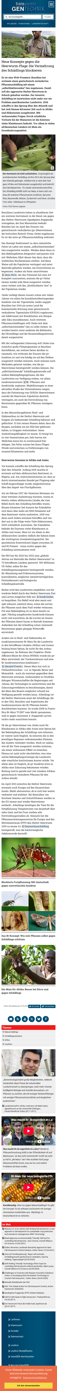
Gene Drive (10, 274)
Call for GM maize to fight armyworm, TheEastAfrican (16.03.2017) (27, 1298)
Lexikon (15, 1345)
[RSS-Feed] (18, 1019)
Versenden (50, 1006)
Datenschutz (17, 1336)
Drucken (36, 1006)
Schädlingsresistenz (13, 1036)
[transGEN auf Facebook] (46, 1019)
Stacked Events (13, 666)
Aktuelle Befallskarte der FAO (17, 1282)
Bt (27, 382)
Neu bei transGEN (20, 1365)
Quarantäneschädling (37, 826)
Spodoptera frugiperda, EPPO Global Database (24, 1293)
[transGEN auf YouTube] (25, 1019)
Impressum (16, 1325)
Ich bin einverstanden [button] (28, 1385)
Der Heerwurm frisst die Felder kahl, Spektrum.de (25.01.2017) (26, 1305)
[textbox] (22, 17)
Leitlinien (15, 1319)
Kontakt (15, 1331)
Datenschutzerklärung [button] (35, 1377)
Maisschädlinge (11, 1032)
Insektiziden (46, 596)
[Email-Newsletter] (11, 1019)
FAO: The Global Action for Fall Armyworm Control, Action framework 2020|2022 (29, 1287)
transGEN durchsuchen (22, 1356)
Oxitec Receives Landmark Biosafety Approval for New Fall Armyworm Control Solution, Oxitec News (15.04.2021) (29, 1248)
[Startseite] (28, 6)
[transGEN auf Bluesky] (39, 1019)
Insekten (8, 1044)
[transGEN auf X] (32, 1019)
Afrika (7, 1040)
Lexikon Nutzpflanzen (21, 1351)
